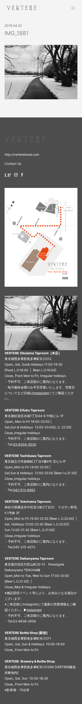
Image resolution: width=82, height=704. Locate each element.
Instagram (40, 393)
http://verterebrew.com (22, 154)
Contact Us (13, 163)
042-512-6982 (24, 490)
